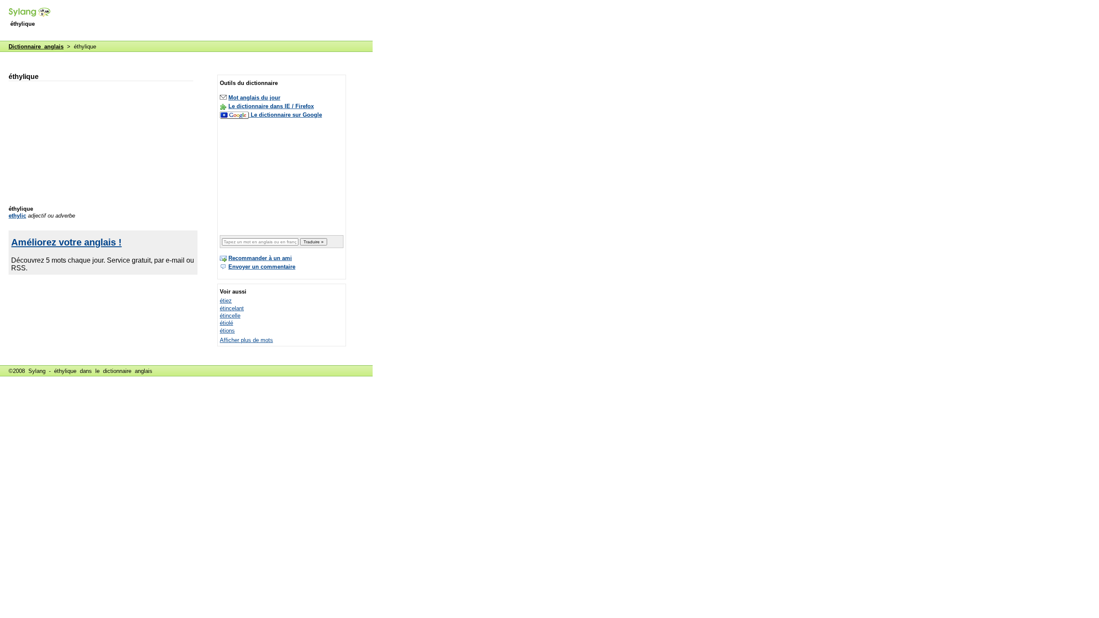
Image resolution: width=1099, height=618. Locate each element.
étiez (226, 300)
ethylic (17, 215)
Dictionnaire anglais (36, 46)
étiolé (226, 323)
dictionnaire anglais (127, 371)
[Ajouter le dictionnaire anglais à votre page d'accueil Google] (235, 115)
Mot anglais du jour (254, 97)
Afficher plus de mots (246, 340)
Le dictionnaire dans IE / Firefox (271, 106)
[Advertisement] (216, 21)
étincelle (230, 315)
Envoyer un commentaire (261, 267)
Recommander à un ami (260, 258)
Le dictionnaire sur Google (286, 115)
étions (227, 330)
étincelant (232, 308)
